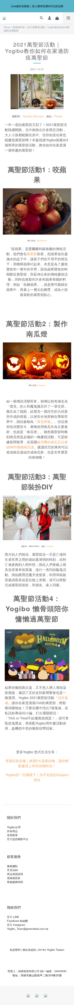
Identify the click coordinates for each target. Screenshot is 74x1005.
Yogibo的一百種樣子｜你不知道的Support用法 (37, 777)
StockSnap (42, 240)
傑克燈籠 (44, 421)
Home (7, 27)
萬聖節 (32, 253)
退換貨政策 (13, 878)
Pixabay (41, 385)
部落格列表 (19, 27)
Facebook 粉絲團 (17, 921)
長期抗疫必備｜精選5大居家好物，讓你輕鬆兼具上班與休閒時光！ (37, 763)
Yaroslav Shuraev (33, 116)
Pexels (58, 116)
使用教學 (12, 835)
